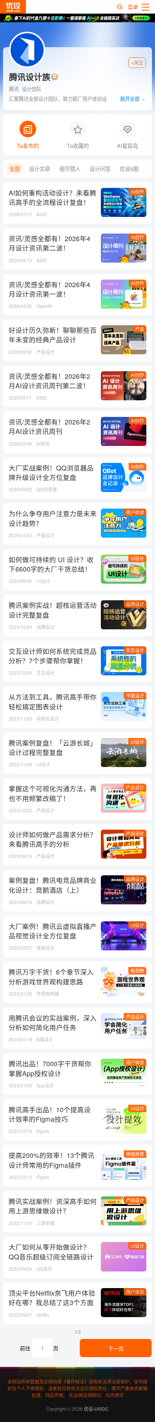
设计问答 (100, 168)
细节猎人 (70, 168)
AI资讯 (43, 443)
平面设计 (135, 695)
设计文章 (39, 168)
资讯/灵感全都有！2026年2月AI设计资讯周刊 (49, 426)
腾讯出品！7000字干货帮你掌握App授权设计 (50, 1068)
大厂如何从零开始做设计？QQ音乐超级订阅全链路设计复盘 (51, 1256)
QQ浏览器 (46, 489)
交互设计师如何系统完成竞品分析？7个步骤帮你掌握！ (53, 655)
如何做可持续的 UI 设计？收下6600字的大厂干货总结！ (51, 564)
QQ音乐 (44, 1268)
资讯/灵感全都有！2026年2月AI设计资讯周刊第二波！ (49, 380)
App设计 (45, 1085)
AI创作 (137, 191)
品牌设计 (135, 604)
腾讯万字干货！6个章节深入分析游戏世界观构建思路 (51, 976)
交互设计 (135, 650)
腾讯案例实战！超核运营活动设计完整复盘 (53, 609)
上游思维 (45, 1223)
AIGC (41, 214)
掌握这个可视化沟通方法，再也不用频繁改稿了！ (53, 793)
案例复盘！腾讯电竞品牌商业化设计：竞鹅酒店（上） (53, 884)
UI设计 (137, 558)
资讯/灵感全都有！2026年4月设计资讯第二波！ (49, 243)
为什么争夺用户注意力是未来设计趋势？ (53, 518)
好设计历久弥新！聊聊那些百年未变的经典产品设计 (53, 334)
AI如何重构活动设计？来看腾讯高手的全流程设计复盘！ (52, 197)
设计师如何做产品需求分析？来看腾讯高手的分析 (53, 839)
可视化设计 (47, 718)
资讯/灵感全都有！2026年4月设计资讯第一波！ (49, 289)
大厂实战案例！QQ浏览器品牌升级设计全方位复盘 (51, 472)
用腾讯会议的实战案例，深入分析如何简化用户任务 (53, 1022)
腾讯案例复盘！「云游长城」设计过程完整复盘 (53, 747)
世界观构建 (47, 993)
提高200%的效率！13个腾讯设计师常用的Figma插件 (51, 1159)
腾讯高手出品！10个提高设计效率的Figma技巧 (50, 1114)
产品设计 (45, 352)
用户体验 (135, 512)
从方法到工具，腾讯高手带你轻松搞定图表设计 (53, 701)
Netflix (42, 1314)
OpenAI (44, 306)
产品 (139, 329)
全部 (14, 168)
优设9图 (129, 168)
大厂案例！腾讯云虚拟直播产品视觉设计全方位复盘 (53, 930)
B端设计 (44, 1039)
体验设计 (45, 947)
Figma (42, 1131)
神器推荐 (135, 1154)
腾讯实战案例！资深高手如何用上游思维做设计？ (53, 1205)
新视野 (137, 970)
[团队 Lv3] (54, 76)
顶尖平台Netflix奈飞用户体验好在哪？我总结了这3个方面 (52, 1297)
